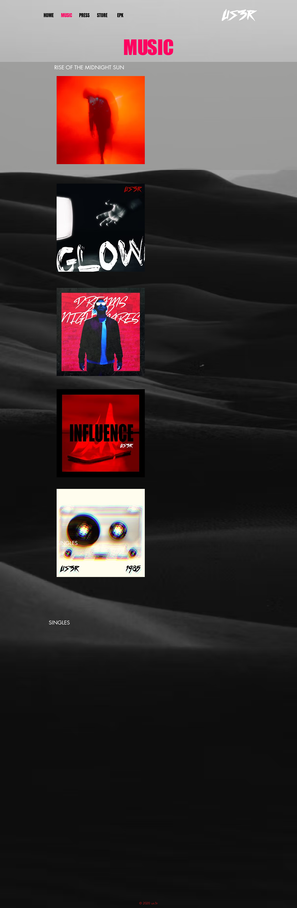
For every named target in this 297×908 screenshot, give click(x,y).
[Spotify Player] (204, 114)
